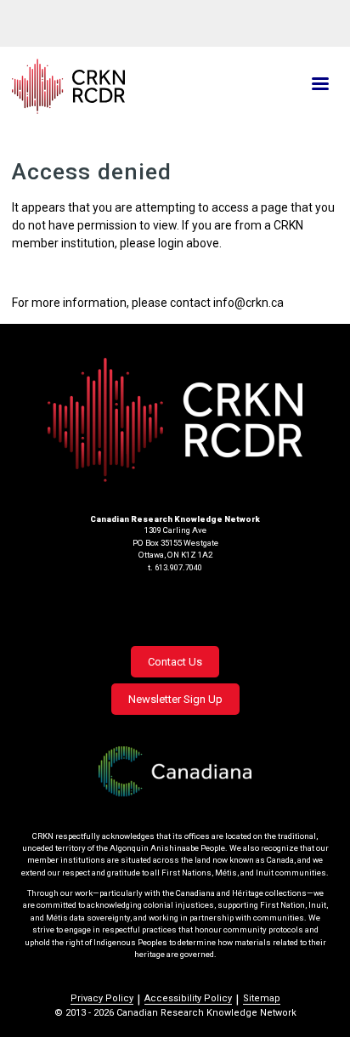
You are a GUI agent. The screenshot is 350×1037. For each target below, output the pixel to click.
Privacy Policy (102, 998)
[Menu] (319, 85)
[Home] (121, 86)
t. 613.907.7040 (175, 567)
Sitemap (261, 998)
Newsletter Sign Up (175, 699)
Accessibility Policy (188, 998)
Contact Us (175, 661)
